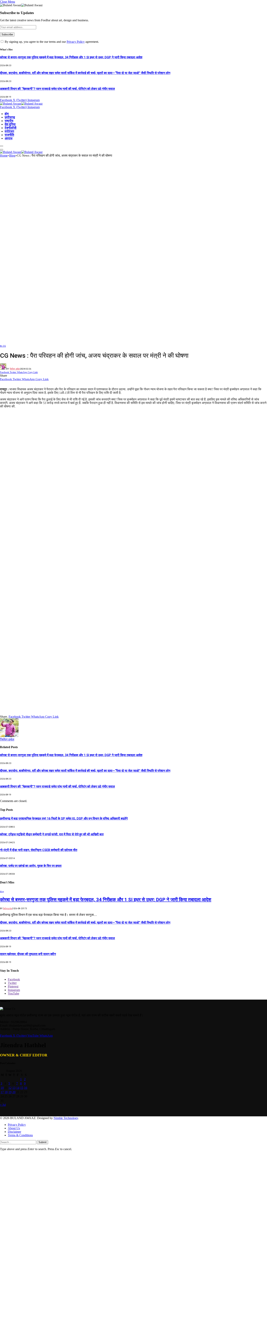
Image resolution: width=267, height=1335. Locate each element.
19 (10, 1092)
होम (7, 113)
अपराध (8, 138)
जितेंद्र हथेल (15, 369)
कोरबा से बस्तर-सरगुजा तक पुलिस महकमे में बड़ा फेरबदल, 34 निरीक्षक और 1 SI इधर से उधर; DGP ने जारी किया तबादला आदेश (71, 57)
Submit (43, 1142)
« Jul (3, 1104)
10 (2, 1087)
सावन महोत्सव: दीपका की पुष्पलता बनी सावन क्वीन (28, 954)
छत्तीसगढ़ (10, 117)
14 (17, 1087)
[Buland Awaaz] (21, 103)
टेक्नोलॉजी (10, 127)
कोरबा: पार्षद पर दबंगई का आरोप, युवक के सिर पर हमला (31, 866)
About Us (14, 1128)
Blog (3, 346)
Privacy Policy (76, 41)
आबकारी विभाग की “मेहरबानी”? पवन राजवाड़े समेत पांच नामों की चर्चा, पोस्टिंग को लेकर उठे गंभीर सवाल (57, 89)
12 (10, 1087)
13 (13, 1087)
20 (13, 1092)
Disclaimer (14, 1131)
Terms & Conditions (20, 1135)
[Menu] (1, 146)
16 (25, 1087)
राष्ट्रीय (9, 120)
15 (21, 1087)
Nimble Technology (66, 1118)
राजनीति (9, 134)
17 (2, 1092)
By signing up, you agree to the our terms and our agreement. (51, 41)
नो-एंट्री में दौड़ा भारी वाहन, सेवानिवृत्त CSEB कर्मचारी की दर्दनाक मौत (38, 850)
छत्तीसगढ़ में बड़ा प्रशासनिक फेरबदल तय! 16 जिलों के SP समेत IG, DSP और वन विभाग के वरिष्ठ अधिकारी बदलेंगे (64, 818)
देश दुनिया (10, 124)
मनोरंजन (9, 131)
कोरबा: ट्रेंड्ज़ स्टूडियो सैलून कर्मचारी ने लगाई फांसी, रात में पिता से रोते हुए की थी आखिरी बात (52, 834)
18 (6, 1092)
